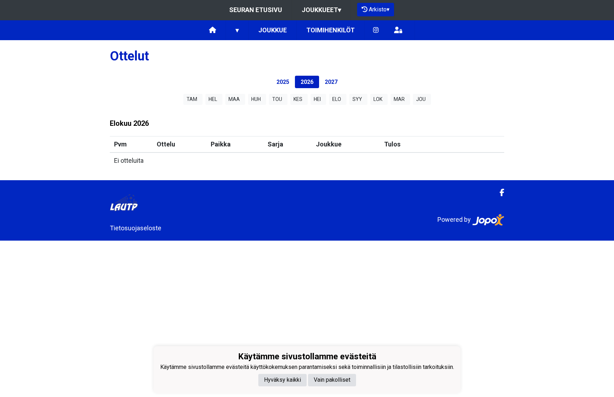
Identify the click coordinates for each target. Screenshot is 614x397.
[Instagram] (375, 30)
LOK (377, 99)
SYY (357, 99)
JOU (421, 99)
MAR (399, 99)
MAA (234, 99)
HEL (213, 99)
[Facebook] (499, 193)
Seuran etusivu (255, 10)
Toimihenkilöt (330, 30)
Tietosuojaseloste (135, 228)
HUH (256, 99)
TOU (277, 99)
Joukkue (272, 30)
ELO (336, 99)
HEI (317, 99)
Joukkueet (321, 10)
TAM (192, 99)
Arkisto (379, 9)
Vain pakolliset (332, 379)
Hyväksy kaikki (282, 379)
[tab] (283, 82)
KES (297, 99)
